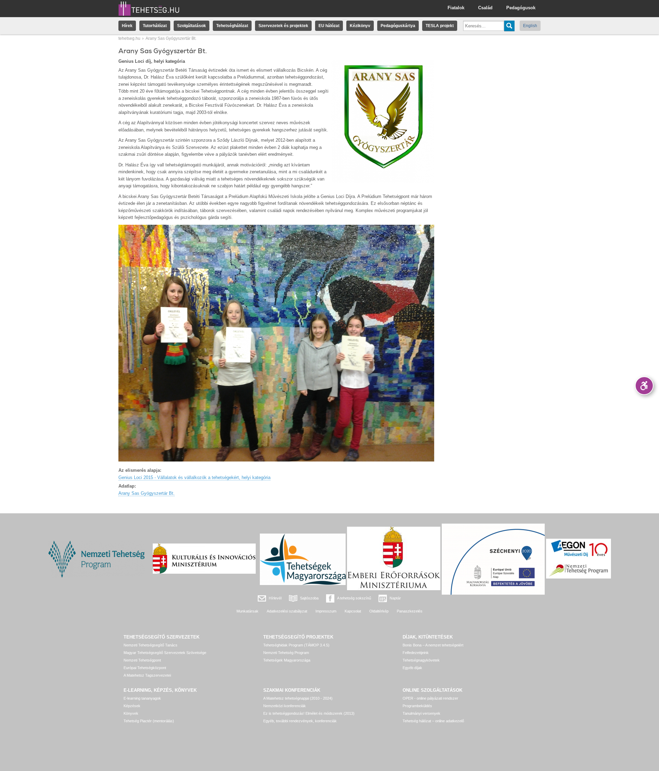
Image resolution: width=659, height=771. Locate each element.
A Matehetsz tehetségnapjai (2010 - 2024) (298, 698)
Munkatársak (247, 611)
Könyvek (131, 713)
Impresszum (325, 611)
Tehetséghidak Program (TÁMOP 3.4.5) (296, 645)
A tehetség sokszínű (354, 598)
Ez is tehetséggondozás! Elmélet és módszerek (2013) (309, 713)
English (530, 25)
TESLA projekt (440, 25)
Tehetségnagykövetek (421, 660)
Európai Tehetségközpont (145, 668)
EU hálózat (329, 25)
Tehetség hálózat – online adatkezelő (433, 721)
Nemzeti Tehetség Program (286, 653)
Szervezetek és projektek (283, 25)
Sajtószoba (309, 598)
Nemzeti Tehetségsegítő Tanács (150, 645)
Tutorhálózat (155, 25)
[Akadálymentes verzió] (644, 385)
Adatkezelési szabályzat (287, 611)
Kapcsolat (353, 611)
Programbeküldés (417, 706)
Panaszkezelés (410, 611)
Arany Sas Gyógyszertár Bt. (146, 493)
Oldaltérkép (379, 611)
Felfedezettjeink (416, 653)
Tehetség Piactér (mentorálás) (149, 721)
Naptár (395, 598)
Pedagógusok (520, 7)
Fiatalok (456, 7)
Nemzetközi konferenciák (284, 706)
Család (485, 7)
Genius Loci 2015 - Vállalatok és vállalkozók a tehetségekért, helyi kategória (194, 477)
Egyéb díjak (412, 668)
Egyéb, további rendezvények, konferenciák (300, 721)
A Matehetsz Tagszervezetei (147, 675)
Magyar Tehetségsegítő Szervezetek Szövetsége (165, 653)
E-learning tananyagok (142, 698)
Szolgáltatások (191, 25)
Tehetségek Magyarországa (286, 660)
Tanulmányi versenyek (421, 713)
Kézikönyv (360, 25)
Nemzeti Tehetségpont (142, 660)
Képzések (132, 706)
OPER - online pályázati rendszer (430, 698)
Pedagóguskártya (398, 25)
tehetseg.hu (129, 38)
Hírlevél (275, 598)
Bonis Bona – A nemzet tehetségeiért (433, 645)
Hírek (127, 25)
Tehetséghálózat (232, 25)
